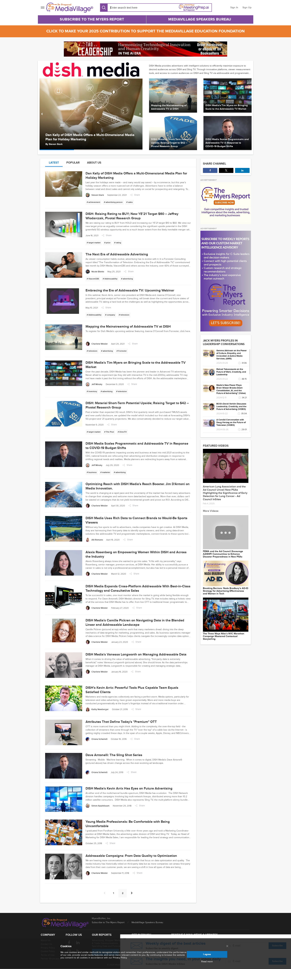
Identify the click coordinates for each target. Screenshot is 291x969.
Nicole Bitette (56, 144)
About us (94, 162)
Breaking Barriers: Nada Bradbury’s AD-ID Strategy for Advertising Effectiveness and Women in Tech (225, 591)
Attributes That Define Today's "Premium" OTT (121, 722)
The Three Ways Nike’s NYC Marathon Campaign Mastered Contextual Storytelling (223, 636)
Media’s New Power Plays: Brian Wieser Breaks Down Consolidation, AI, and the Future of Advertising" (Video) (231, 389)
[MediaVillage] (69, 8)
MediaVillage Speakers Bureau (199, 19)
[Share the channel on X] (226, 170)
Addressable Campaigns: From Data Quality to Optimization (131, 856)
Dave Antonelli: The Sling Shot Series (114, 755)
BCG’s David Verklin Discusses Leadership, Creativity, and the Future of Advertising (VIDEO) (231, 406)
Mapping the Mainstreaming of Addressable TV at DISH (128, 327)
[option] (91, 114)
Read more (207, 961)
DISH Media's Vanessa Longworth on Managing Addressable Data (136, 654)
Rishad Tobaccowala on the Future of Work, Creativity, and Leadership (231, 372)
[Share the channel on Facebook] (210, 170)
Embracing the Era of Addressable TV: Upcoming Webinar (130, 290)
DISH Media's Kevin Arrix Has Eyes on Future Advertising (129, 788)
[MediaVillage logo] (65, 923)
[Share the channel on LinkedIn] (242, 170)
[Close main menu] (227, 946)
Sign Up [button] (247, 7)
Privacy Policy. (120, 957)
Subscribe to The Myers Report (92, 19)
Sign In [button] (234, 7)
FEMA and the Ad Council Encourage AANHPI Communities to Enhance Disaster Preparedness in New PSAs (223, 554)
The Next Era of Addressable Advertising (76, 139)
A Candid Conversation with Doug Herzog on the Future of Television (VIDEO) (231, 422)
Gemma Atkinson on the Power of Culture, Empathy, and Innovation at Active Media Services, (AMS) (231, 354)
